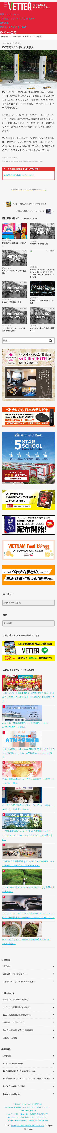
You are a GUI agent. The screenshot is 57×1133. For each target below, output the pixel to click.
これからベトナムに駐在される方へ (17, 18)
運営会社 (7, 966)
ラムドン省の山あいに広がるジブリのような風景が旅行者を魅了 (28, 889)
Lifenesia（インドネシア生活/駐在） (28, 1104)
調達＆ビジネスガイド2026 (13, 27)
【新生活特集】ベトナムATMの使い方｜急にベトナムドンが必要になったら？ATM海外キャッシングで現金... (28, 753)
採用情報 (7, 1056)
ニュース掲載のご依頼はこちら (17, 1015)
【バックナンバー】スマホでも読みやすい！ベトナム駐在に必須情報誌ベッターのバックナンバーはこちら (28, 915)
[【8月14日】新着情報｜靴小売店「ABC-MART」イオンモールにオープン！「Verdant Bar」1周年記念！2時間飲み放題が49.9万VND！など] (22, 857)
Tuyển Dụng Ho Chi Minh (14, 1086)
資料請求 (4, 22)
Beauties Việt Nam (28, 1111)
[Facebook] (1, 32)
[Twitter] (4, 32)
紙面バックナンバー (9, 14)
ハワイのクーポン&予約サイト (21, 1117)
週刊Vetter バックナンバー (15, 974)
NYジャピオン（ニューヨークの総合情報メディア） (28, 1114)
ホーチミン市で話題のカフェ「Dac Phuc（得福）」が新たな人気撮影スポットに (27, 807)
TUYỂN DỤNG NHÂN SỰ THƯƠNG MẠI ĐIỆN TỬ (26, 1079)
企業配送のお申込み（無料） (16, 999)
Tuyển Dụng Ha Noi (12, 1094)
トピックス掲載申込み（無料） (17, 1007)
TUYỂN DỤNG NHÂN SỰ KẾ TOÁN (19, 1071)
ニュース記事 (7, 43)
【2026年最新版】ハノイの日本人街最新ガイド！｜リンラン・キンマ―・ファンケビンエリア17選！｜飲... (27, 835)
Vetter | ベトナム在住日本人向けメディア (27, 1126)
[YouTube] (8, 32)
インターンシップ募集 (13, 1063)
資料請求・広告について (14, 1022)
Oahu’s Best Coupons (18, 1121)
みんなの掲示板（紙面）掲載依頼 (18, 1030)
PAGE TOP (53, 1097)
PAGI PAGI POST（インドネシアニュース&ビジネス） (28, 1107)
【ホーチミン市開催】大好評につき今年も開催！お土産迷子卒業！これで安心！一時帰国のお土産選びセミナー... (28, 697)
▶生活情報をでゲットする (19, 175)
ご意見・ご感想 (10, 1038)
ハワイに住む (42, 1117)
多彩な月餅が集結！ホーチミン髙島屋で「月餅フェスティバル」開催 (28, 781)
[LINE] (15, 32)
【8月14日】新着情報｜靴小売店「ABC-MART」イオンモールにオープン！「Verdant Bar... (28, 863)
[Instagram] (11, 32)
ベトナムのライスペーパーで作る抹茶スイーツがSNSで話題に (26, 941)
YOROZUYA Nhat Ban (39, 1121)
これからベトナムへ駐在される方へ (19, 982)
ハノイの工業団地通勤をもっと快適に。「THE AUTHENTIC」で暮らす (25, 725)
